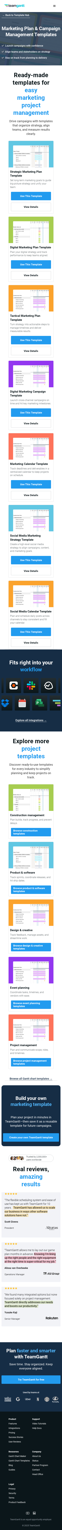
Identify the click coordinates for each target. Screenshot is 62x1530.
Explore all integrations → (31, 720)
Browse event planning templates (26, 1005)
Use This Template (31, 196)
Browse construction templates (25, 832)
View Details (31, 206)
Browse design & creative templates (28, 947)
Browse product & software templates (29, 890)
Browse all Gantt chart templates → (31, 1078)
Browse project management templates (30, 1062)
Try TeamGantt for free (31, 1379)
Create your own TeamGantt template (31, 1137)
